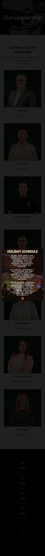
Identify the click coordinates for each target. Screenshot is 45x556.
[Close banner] (40, 252)
